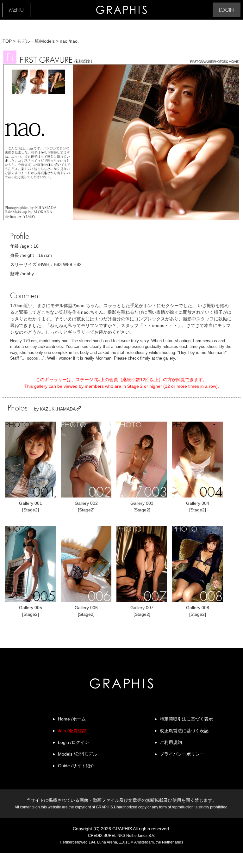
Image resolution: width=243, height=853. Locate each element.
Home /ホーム (72, 718)
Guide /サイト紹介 (76, 765)
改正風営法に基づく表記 (184, 730)
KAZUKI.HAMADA (58, 408)
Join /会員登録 (72, 730)
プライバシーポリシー (182, 754)
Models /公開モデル (77, 754)
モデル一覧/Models (36, 41)
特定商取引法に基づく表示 (186, 718)
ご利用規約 (171, 742)
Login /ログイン (73, 742)
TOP (7, 41)
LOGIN (226, 10)
